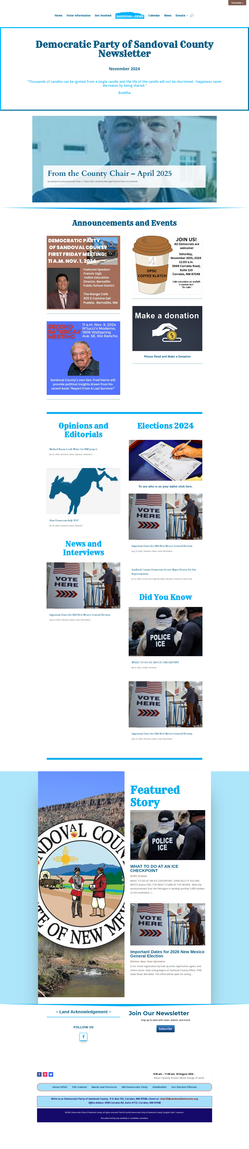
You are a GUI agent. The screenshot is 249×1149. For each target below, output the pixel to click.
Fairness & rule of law (183, 579)
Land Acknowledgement (83, 1011)
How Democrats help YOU (64, 520)
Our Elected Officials (184, 1087)
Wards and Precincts (104, 1087)
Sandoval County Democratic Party (65, 181)
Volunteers (87, 454)
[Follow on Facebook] (83, 1037)
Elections (64, 454)
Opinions (79, 454)
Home (58, 15)
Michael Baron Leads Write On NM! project (73, 449)
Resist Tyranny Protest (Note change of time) (179, 1077)
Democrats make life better (154, 579)
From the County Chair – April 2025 (110, 174)
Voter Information (79, 15)
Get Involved (103, 15)
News (167, 15)
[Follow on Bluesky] (51, 1074)
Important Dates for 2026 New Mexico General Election (79, 614)
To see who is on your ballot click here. (165, 486)
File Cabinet (79, 1087)
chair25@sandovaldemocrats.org (179, 1098)
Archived (99, 181)
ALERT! (145, 667)
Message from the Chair (114, 181)
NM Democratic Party (135, 1087)
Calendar (154, 15)
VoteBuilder (159, 1087)
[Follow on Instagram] (45, 1074)
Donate (180, 15)
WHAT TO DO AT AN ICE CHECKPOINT (155, 662)
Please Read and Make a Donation (167, 356)
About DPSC (60, 1087)
